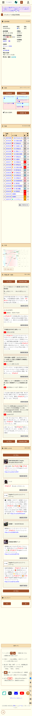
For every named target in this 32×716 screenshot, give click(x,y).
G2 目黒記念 (17, 175)
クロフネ (19, 103)
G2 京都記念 (17, 148)
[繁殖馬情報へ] (19, 101)
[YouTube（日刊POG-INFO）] (22, 693)
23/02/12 (8, 178)
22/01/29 (8, 196)
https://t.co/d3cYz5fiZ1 (12, 472)
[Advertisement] (16, 71)
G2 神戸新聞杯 (18, 186)
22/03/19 (8, 194)
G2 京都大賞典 (18, 140)
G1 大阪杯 (17, 159)
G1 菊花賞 (17, 183)
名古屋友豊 (6, 50)
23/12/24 (8, 164)
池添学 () (6, 41)
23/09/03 (8, 170)
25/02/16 (8, 148)
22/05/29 (8, 188)
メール (21, 705)
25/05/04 (8, 146)
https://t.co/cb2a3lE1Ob (12, 554)
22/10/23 (8, 183)
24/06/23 (8, 156)
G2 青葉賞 (17, 191)
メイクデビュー (17, 199)
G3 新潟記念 (17, 170)
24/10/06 (8, 154)
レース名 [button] (14, 135)
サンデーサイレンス (22, 96)
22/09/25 (8, 186)
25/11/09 (8, 138)
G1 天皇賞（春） (18, 146)
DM (14, 705)
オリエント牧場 (7, 46)
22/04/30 (8, 191)
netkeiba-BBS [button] (23, 281)
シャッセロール (8, 103)
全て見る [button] (9, 281)
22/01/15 (8, 199)
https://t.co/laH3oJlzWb (12, 581)
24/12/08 (8, 151)
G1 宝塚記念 (17, 143)
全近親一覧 (23, 113)
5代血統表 (9, 93)
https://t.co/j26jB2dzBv (12, 532)
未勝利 (14, 194)
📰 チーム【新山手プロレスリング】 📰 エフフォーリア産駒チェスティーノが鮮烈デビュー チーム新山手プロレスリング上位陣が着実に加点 (16, 9)
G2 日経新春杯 (18, 180)
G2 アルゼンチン (18, 138)
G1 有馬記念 (17, 164)
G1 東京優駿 (17, 188)
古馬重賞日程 (24, 205)
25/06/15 (8, 143)
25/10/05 (8, 140)
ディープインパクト (9, 96)
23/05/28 (8, 175)
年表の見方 (9, 269)
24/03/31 (8, 159)
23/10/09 (8, 167)
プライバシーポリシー (16, 698)
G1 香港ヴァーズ (18, 151)
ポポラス (19, 106)
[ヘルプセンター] (28, 693)
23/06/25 (8, 172)
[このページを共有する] (3, 712)
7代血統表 (23, 93)
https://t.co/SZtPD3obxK (17, 513)
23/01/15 (8, 180)
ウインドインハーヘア (22, 100)
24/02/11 (8, 162)
